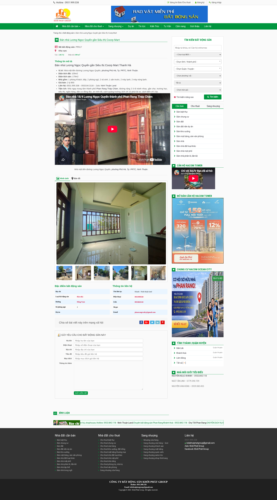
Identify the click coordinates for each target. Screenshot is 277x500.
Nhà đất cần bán (70, 26)
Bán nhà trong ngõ (64, 470)
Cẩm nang (181, 26)
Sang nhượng (114, 26)
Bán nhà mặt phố (184, 151)
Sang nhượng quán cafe (153, 452)
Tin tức (141, 26)
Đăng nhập (216, 2)
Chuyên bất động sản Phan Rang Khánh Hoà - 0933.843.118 (123, 423)
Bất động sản (68, 33)
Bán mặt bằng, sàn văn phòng (190, 136)
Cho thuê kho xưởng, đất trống (112, 449)
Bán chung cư (183, 117)
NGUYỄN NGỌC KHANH (182, 376)
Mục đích (68, 358)
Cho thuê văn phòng (108, 467)
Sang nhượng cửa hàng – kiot (156, 443)
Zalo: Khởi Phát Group (194, 446)
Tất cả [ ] (181, 363)
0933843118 (139, 302)
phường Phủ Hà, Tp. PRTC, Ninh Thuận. (120, 70)
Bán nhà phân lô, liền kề (187, 156)
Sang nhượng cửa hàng (110, 470)
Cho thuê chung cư (108, 443)
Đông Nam (81, 302)
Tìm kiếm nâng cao (185, 97)
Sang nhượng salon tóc (153, 455)
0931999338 (139, 297)
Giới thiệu (194, 26)
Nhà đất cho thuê (93, 26)
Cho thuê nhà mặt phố (109, 458)
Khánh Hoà (181, 353)
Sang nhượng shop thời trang (156, 458)
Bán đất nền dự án (185, 126)
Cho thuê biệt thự (107, 440)
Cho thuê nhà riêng (108, 461)
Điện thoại (67, 345)
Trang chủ (57, 33)
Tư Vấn (167, 26)
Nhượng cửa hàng (151, 440)
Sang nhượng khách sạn (154, 446)
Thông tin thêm (65, 363)
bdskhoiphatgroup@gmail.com (200, 443)
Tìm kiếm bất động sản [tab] (198, 39)
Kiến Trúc (154, 26)
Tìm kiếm (214, 97)
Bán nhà (80, 297)
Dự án (131, 26)
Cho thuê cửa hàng (108, 446)
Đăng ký (200, 2)
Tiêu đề (69, 354)
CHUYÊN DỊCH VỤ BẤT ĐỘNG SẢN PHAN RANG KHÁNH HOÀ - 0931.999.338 (202, 423)
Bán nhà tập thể (63, 467)
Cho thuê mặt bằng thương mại (113, 452)
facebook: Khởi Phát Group (197, 449)
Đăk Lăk (180, 348)
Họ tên (69, 341)
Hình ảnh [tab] (64, 178)
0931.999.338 (141, 485)
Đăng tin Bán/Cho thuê (180, 2)
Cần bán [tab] (180, 106)
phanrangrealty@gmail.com (145, 312)
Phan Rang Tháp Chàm (107, 88)
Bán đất (180, 121)
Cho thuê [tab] (195, 106)
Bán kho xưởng (183, 131)
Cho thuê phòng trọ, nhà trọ (111, 464)
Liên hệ (207, 26)
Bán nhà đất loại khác (186, 146)
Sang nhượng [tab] (213, 106)
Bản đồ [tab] (77, 178)
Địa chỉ (69, 350)
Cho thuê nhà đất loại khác (111, 455)
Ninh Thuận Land (108, 85)
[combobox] (197, 61)
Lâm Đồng (181, 358)
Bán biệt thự (182, 112)
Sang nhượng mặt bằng (153, 449)
